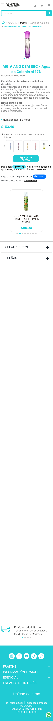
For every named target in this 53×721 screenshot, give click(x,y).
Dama (23, 22)
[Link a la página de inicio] (3, 23)
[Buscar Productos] (49, 13)
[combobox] (26, 13)
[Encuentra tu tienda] (49, 5)
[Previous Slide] (4, 146)
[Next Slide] (50, 146)
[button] (10, 146)
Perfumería (12, 23)
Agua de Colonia (39, 22)
